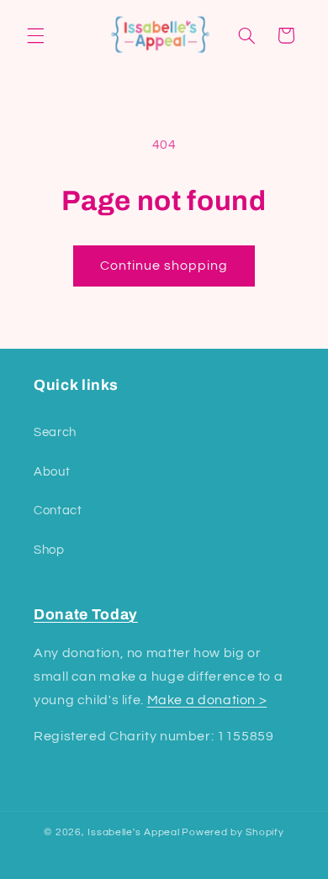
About (52, 472)
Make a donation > (207, 700)
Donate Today (86, 615)
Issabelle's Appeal (133, 832)
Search (55, 432)
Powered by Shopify (232, 832)
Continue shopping (164, 265)
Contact (58, 510)
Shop (49, 550)
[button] (35, 35)
